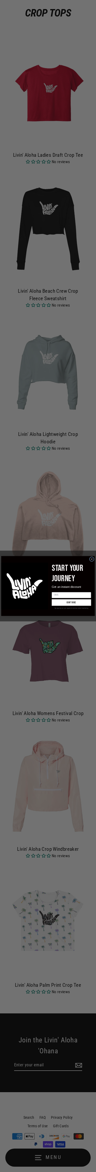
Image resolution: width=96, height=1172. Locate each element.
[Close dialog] (92, 559)
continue (71, 602)
